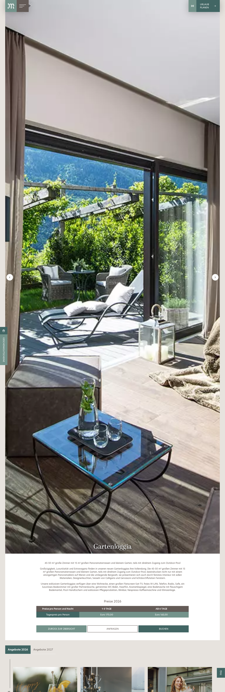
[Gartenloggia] (112, 277)
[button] (10, 277)
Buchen (163, 628)
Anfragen (113, 628)
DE (192, 6)
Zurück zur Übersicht (61, 628)
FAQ (221, 673)
